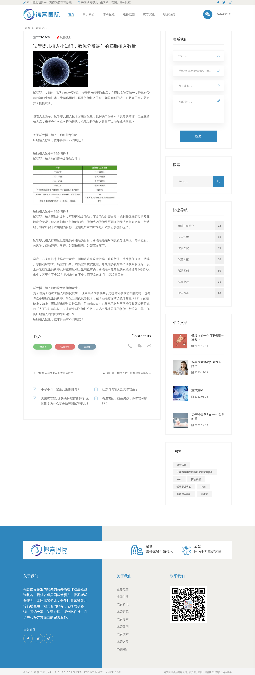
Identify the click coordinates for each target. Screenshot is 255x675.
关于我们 (88, 14)
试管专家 (123, 619)
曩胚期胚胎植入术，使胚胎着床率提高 (129, 372)
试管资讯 (149, 14)
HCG (203, 486)
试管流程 (64, 346)
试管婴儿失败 (184, 486)
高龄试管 (196, 479)
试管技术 (123, 634)
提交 (198, 136)
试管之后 (123, 641)
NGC (179, 479)
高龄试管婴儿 (184, 494)
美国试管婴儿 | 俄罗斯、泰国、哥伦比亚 (106, 2)
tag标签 (122, 649)
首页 (71, 14)
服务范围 (129, 14)
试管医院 (123, 611)
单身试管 (181, 464)
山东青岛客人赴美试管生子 (120, 389)
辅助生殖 (109, 14)
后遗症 (87, 346)
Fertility (42, 346)
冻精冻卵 (197, 390)
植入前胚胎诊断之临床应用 (57, 372)
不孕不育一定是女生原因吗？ (60, 389)
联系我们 (169, 14)
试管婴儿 (65, 37)
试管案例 (123, 626)
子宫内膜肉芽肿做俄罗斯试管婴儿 (195, 472)
